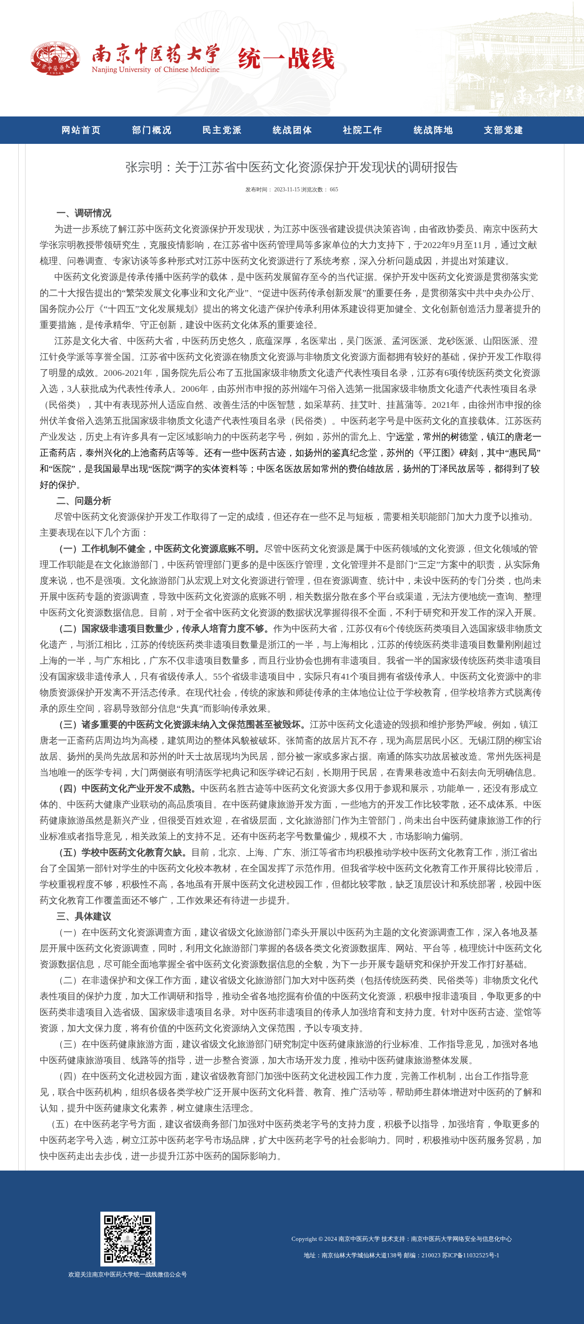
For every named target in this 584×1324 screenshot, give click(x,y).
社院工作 (363, 130)
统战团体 (293, 130)
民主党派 (223, 130)
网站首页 (82, 130)
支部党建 (504, 130)
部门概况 (152, 130)
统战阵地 (434, 130)
